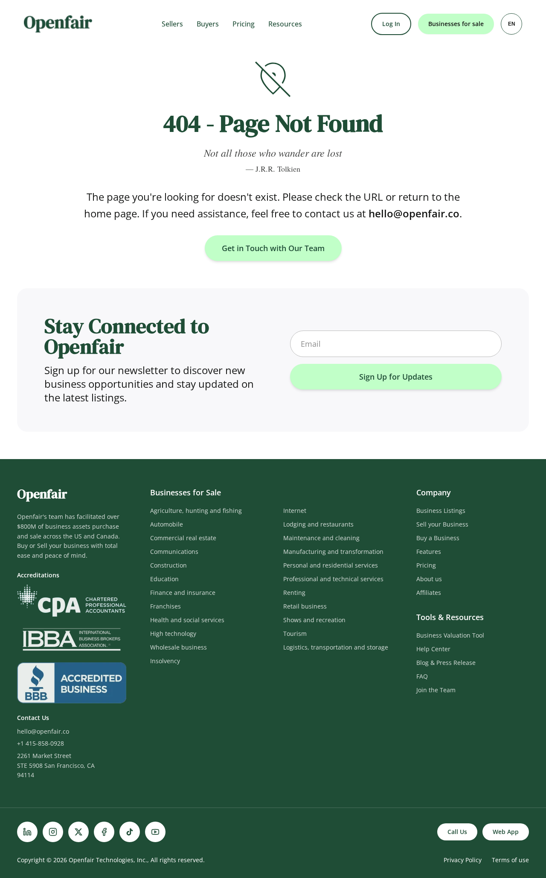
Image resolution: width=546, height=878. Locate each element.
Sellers (172, 24)
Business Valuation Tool (450, 635)
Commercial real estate (183, 538)
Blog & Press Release (446, 662)
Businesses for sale (456, 24)
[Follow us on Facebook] (104, 832)
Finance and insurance (182, 592)
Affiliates (428, 592)
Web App (506, 832)
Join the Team (436, 690)
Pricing (243, 24)
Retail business (305, 606)
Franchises (165, 606)
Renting (294, 592)
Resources (285, 24)
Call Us (457, 832)
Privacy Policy (463, 860)
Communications (174, 551)
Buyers (208, 24)
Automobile (166, 524)
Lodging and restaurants (318, 524)
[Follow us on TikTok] (129, 832)
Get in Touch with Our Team (273, 248)
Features (428, 551)
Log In (391, 24)
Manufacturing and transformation (333, 551)
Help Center (433, 649)
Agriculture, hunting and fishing (196, 510)
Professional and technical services (333, 579)
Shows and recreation (314, 620)
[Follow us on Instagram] (53, 832)
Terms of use (510, 860)
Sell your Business (442, 524)
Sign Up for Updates (396, 377)
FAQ (422, 676)
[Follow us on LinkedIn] (27, 832)
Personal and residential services (330, 565)
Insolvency (165, 661)
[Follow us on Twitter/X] (78, 832)
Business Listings (440, 510)
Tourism (295, 633)
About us (429, 579)
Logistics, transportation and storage (335, 647)
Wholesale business (178, 647)
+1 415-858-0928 (40, 743)
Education (164, 579)
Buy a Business (437, 538)
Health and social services (187, 620)
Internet (294, 510)
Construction (168, 565)
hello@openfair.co (414, 213)
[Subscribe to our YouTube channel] (155, 832)
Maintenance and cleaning (321, 538)
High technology (173, 633)
